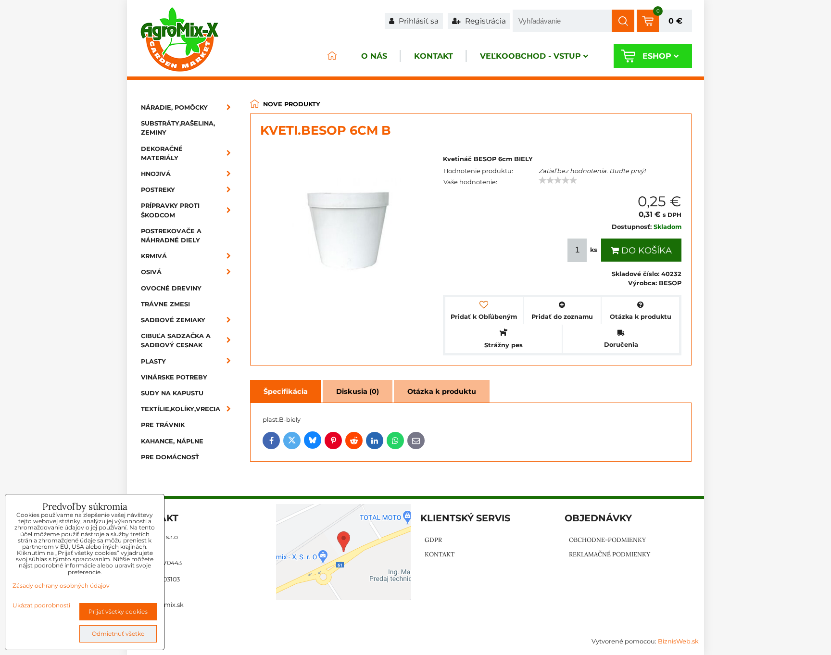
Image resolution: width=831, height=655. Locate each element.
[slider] (558, 180)
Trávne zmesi (165, 304)
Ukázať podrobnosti (41, 605)
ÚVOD (332, 56)
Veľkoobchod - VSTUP (530, 56)
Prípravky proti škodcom (170, 210)
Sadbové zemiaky (173, 320)
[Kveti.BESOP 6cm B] (346, 228)
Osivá (151, 272)
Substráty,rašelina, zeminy (178, 128)
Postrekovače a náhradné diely (171, 235)
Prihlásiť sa (418, 20)
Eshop (656, 56)
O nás (374, 56)
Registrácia (484, 20)
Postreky (158, 189)
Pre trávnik (163, 424)
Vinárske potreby (174, 377)
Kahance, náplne (172, 441)
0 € (675, 20)
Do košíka (645, 250)
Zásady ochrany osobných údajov (61, 585)
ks (593, 249)
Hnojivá (156, 173)
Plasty (153, 361)
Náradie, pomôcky (174, 107)
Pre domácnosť (170, 457)
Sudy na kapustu (172, 393)
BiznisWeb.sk (678, 641)
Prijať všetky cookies (118, 611)
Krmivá (154, 256)
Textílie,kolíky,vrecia (180, 409)
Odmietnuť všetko (118, 633)
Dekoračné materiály (162, 153)
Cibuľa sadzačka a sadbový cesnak (176, 340)
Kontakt (433, 56)
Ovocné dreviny (171, 288)
